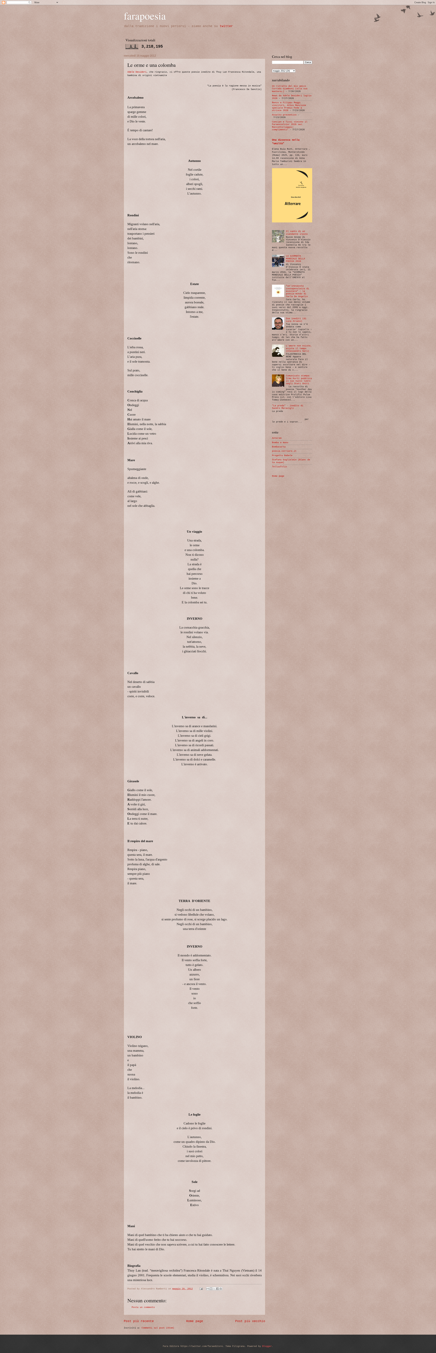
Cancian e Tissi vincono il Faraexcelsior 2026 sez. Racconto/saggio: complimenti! (289, 126)
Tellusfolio (279, 466)
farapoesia (145, 15)
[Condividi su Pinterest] (220, 1288)
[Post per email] (201, 1289)
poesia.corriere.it (284, 451)
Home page (194, 1321)
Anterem (277, 438)
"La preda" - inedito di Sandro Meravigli (287, 407)
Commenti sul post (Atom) (158, 1328)
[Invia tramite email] (207, 1288)
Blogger (267, 1346)
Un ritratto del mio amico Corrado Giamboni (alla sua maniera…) (289, 89)
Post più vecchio (250, 1321)
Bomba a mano (280, 442)
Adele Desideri (136, 72)
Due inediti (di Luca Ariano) (296, 319)
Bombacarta (279, 447)
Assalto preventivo (284, 115)
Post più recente (139, 1321)
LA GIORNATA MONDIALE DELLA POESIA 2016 (295, 259)
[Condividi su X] (214, 1288)
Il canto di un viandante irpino (297, 232)
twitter (226, 26)
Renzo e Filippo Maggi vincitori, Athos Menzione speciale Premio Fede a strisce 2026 (289, 106)
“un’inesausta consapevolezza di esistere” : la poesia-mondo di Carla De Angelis (297, 291)
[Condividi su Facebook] (217, 1288)
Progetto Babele (282, 455)
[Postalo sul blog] (211, 1288)
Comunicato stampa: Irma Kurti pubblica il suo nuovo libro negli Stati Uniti (299, 379)
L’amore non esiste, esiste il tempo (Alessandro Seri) (299, 348)
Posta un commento (143, 1307)
